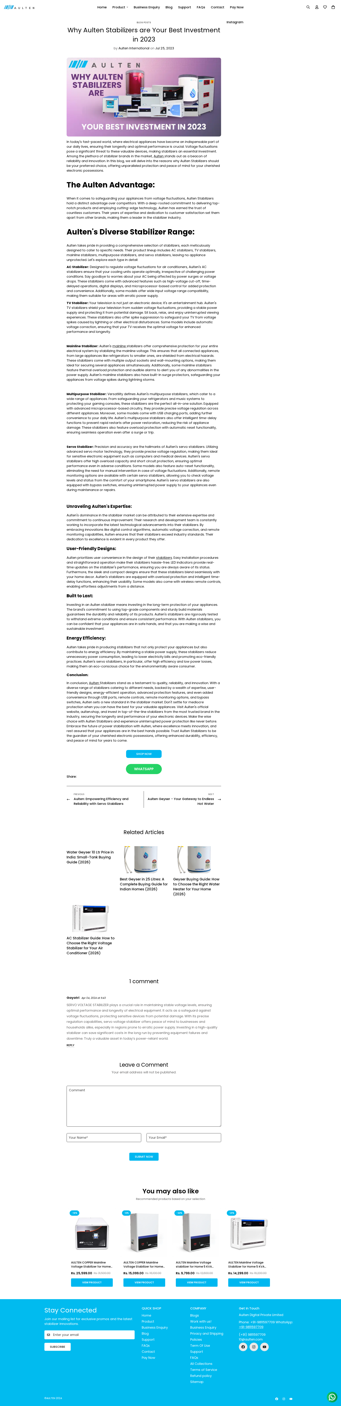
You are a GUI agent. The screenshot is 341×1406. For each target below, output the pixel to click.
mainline (119, 346)
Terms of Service (203, 1369)
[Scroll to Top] (334, 1387)
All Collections (201, 1363)
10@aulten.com (251, 1339)
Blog (169, 7)
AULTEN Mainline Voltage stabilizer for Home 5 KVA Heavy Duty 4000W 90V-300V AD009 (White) (194, 1268)
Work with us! (201, 1321)
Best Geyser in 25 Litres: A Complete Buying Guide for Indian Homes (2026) (144, 884)
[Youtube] (264, 1347)
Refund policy (201, 1376)
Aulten (159, 156)
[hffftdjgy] (243, 1347)
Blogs (194, 1315)
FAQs (201, 7)
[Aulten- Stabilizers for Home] (19, 7)
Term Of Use (200, 1345)
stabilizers (164, 557)
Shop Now (144, 754)
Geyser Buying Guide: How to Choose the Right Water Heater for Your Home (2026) (196, 887)
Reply (70, 1045)
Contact (217, 7)
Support (184, 7)
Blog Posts (144, 22)
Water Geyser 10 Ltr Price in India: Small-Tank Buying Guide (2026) (90, 857)
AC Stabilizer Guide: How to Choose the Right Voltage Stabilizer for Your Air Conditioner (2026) (91, 945)
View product (92, 1282)
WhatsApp (144, 768)
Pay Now (237, 7)
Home (102, 7)
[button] (333, 7)
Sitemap (197, 1382)
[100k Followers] (254, 1347)
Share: (72, 776)
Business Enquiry (147, 7)
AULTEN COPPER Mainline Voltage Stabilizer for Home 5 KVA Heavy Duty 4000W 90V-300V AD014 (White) (143, 1268)
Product (118, 7)
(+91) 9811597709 (252, 1334)
